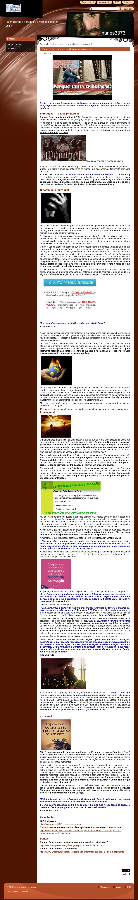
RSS (129, 887)
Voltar (125, 874)
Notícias (12, 49)
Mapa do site (105, 887)
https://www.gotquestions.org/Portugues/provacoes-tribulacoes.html (72, 845)
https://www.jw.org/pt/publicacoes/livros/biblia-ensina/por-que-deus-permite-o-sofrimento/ (82, 852)
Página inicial (14, 44)
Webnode (24, 892)
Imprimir (119, 887)
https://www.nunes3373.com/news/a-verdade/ (61, 824)
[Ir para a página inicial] (22, 11)
